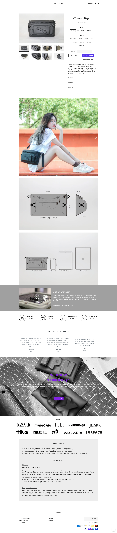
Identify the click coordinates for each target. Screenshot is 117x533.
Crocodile (73, 38)
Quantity (73, 51)
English (86, 519)
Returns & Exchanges (24, 518)
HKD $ (94, 519)
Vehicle (88, 42)
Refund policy (22, 522)
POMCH (96, 522)
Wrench (81, 45)
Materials (70, 87)
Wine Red (89, 30)
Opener (74, 42)
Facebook (50, 518)
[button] (96, 137)
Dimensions (71, 82)
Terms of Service (23, 520)
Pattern (82, 35)
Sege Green (80, 30)
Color (81, 27)
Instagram (50, 520)
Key (92, 38)
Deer (80, 38)
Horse (87, 38)
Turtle (82, 42)
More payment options (88, 59)
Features (70, 77)
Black (73, 30)
